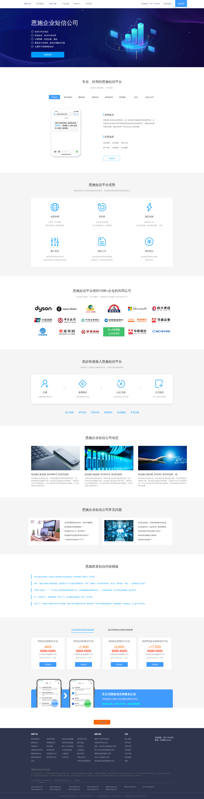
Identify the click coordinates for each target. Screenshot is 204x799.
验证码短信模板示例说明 (147, 535)
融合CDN (80, 753)
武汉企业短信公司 (36, 787)
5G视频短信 (51, 742)
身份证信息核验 (67, 739)
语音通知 (50, 746)
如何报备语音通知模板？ (73, 527)
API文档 (82, 412)
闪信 (32, 761)
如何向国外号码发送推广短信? (149, 531)
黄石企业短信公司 (55, 787)
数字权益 (80, 742)
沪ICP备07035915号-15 (87, 796)
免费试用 (181, 3)
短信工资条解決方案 (101, 757)
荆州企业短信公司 (55, 789)
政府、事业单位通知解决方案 (105, 746)
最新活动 (27, 3)
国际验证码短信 (37, 750)
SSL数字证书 (82, 739)
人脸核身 (65, 753)
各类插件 (108, 412)
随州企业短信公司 (111, 789)
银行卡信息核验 (67, 746)
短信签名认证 (51, 753)
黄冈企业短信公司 (74, 789)
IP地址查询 (81, 757)
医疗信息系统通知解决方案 (104, 750)
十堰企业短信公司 (74, 787)
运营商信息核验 (67, 742)
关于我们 (88, 3)
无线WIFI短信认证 (101, 742)
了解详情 (111, 158)
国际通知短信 (36, 753)
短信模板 (121, 412)
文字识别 (65, 757)
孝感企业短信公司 (36, 789)
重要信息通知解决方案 (102, 753)
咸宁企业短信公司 (92, 789)
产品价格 (65, 3)
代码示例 (95, 412)
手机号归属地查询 (83, 761)
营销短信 (34, 746)
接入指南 (69, 412)
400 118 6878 (154, 3)
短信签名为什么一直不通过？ (75, 531)
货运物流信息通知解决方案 (104, 761)
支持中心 (77, 3)
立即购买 (48, 664)
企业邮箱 (80, 750)
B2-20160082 (117, 796)
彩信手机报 (51, 739)
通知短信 (34, 742)
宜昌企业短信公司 (92, 787)
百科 (126, 761)
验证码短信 (35, 739)
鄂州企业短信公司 (130, 787)
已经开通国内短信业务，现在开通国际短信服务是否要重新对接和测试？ (79, 522)
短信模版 (128, 757)
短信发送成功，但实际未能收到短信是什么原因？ (153, 522)
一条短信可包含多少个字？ (74, 539)
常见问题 (134, 412)
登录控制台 (167, 3)
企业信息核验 (67, 750)
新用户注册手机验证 (101, 739)
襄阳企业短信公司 (111, 787)
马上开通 (102, 722)
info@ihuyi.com (165, 740)
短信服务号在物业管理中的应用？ (76, 535)
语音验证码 (51, 750)
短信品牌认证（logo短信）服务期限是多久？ (153, 527)
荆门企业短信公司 (148, 787)
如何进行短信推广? (145, 539)
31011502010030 (138, 796)
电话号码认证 (51, 757)
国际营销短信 (36, 757)
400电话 (80, 746)
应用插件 (128, 750)
